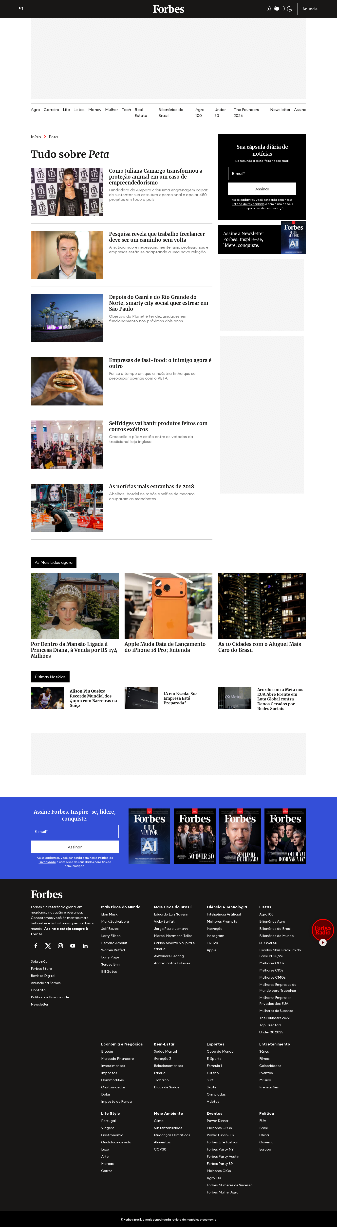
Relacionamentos (168, 1065)
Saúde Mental (165, 1051)
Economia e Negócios (122, 1044)
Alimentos (162, 1142)
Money (94, 109)
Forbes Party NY (220, 1149)
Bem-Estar (164, 1044)
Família (160, 1073)
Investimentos (113, 1065)
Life (66, 109)
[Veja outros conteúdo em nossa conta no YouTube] (73, 946)
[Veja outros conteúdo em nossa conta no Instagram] (60, 946)
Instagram (215, 936)
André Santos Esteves (172, 963)
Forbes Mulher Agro (223, 1192)
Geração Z (162, 1058)
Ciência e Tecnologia (227, 906)
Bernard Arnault (114, 943)
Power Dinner (217, 1120)
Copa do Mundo (220, 1051)
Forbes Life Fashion (222, 1142)
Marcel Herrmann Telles (173, 936)
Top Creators (270, 1025)
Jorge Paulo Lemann (171, 928)
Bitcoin (107, 1051)
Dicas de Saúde (166, 1087)
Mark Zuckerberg (115, 921)
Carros (106, 1171)
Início (36, 136)
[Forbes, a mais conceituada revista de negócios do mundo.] (63, 894)
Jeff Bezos (110, 928)
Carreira (51, 109)
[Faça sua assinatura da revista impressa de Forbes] (149, 836)
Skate (211, 1087)
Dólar (105, 1094)
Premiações (269, 1087)
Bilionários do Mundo (276, 936)
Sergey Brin (110, 964)
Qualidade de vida (116, 1142)
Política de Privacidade (248, 204)
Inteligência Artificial (224, 914)
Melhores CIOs (271, 970)
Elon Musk (109, 914)
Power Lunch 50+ (221, 1135)
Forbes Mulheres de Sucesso (230, 1185)
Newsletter (280, 109)
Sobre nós (39, 961)
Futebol (213, 1073)
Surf (210, 1080)
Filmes (264, 1058)
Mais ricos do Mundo (120, 906)
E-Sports (214, 1058)
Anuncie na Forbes (46, 983)
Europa (265, 1149)
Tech (126, 109)
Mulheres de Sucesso (276, 1010)
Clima (159, 1120)
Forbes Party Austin (223, 1156)
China (264, 1135)
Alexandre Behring (169, 956)
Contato (38, 990)
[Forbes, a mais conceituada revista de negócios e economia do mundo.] (168, 9)
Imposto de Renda (116, 1101)
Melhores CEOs (271, 963)
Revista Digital (43, 975)
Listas (79, 109)
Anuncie (310, 9)
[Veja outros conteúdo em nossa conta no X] (48, 946)
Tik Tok (212, 943)
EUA (262, 1120)
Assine (300, 109)
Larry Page (110, 957)
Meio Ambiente (168, 1113)
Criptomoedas (113, 1087)
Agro (35, 109)
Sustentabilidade (168, 1128)
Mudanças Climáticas (172, 1135)
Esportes (216, 1044)
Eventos (266, 1073)
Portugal (108, 1120)
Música (265, 1080)
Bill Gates (109, 971)
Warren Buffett (113, 950)
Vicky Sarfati (164, 921)
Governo (266, 1142)
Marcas (107, 1163)
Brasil (263, 1128)
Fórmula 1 (214, 1065)
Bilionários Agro (272, 921)
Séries (264, 1051)
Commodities (112, 1080)
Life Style (110, 1113)
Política (266, 1113)
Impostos (109, 1073)
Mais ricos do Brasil (172, 906)
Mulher (111, 109)
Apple (211, 950)
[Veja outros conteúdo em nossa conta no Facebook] (36, 946)
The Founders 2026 (274, 1018)
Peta (53, 136)
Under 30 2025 (271, 1032)
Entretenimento (274, 1044)
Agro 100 (266, 914)
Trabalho (161, 1080)
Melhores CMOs (272, 977)
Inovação (215, 928)
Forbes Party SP (220, 1163)
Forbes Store (41, 968)
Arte (105, 1156)
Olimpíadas (216, 1094)
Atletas (213, 1101)
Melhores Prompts (222, 921)
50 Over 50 (268, 943)
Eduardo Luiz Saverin (171, 914)
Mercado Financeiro (117, 1058)
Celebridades (270, 1065)
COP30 (160, 1149)
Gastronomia (112, 1135)
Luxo (105, 1149)
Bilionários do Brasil (275, 928)
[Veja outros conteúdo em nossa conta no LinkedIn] (85, 946)
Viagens (107, 1128)
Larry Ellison (111, 936)
